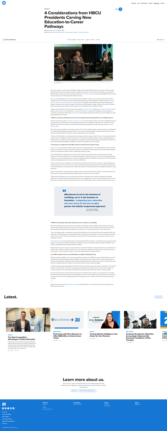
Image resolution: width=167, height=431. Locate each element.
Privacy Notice (5, 416)
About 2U (74, 390)
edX (139, 3)
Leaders (44, 407)
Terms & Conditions (6, 414)
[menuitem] (134, 3)
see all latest (159, 297)
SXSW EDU (85, 111)
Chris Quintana (75, 113)
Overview (45, 404)
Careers (151, 3)
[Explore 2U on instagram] (6, 408)
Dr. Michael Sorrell (62, 111)
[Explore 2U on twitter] (8, 408)
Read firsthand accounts (71, 284)
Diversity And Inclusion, (59, 32)
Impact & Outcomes (47, 409)
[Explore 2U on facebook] (3, 408)
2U (60, 340)
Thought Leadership (83, 32)
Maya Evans (53, 30)
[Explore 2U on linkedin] (13, 408)
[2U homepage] (4, 3)
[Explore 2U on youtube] (11, 408)
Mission (93, 39)
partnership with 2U (77, 102)
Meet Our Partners (78, 404)
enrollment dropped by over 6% (75, 121)
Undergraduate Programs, (71, 32)
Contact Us (4, 412)
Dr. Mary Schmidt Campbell (107, 109)
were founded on (85, 94)
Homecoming (56, 147)
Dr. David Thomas (88, 109)
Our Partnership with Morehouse (87, 390)
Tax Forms (4, 423)
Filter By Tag (160, 39)
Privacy (162, 3)
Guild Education (55, 241)
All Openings (107, 405)
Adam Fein (17, 350)
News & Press (80, 39)
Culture (98, 39)
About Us (133, 3)
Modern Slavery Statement (8, 421)
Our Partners (144, 3)
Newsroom (156, 3)
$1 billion (113, 257)
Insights (88, 39)
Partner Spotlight (71, 39)
